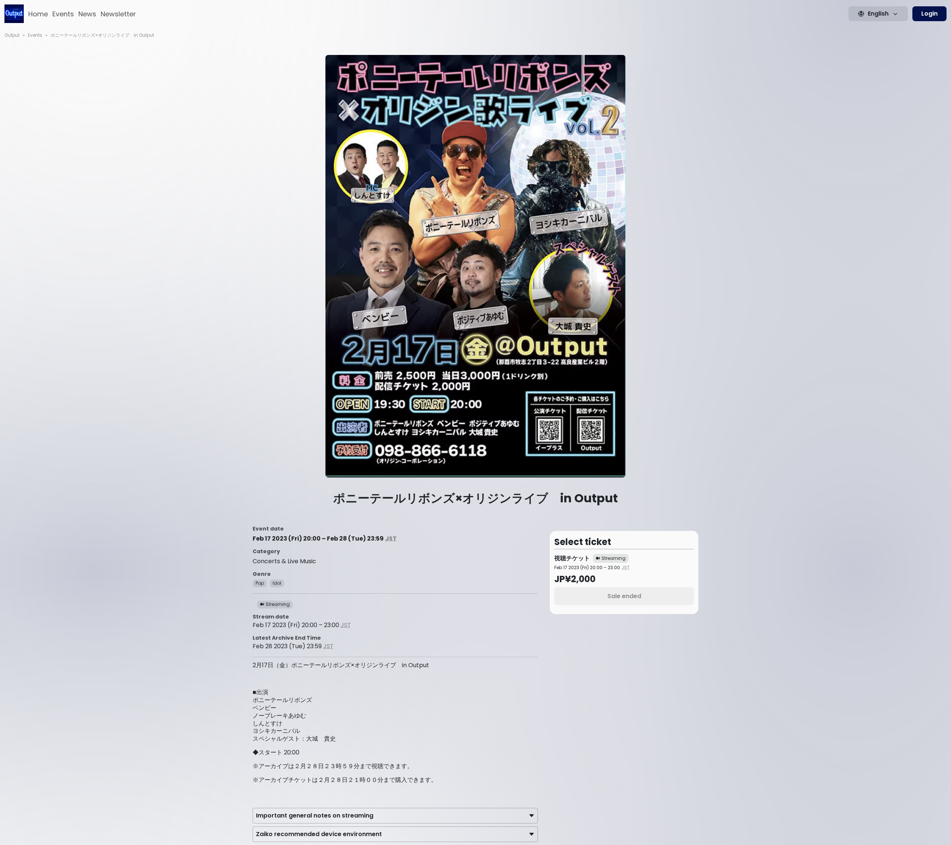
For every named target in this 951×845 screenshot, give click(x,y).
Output (12, 35)
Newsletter (118, 14)
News (87, 14)
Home (38, 14)
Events (63, 14)
